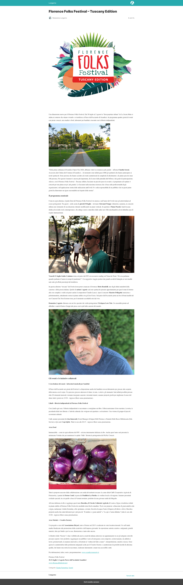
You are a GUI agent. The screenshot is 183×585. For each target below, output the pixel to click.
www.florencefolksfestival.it (58, 563)
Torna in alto (130, 576)
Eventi (71, 568)
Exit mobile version (91, 582)
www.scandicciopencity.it (90, 552)
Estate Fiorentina (62, 568)
